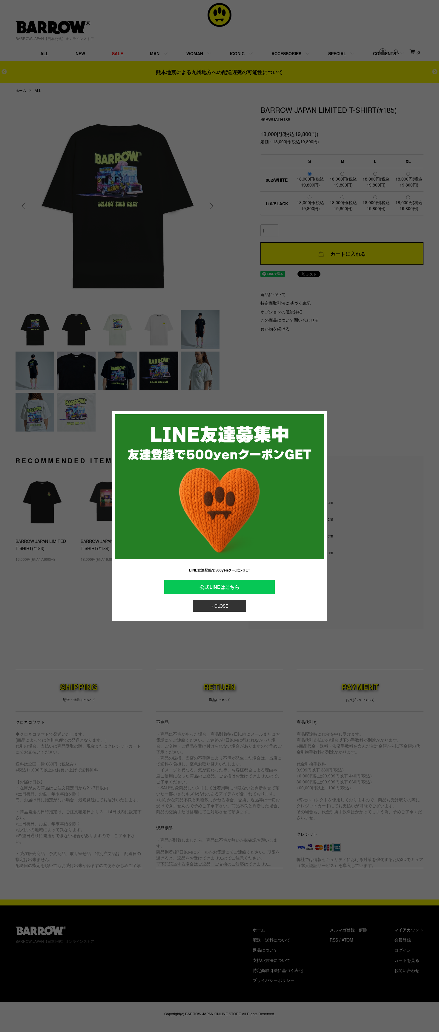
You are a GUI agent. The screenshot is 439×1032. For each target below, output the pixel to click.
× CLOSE (219, 606)
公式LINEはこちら (220, 586)
